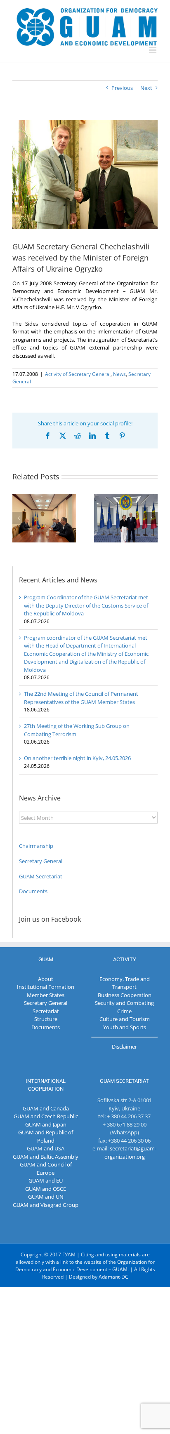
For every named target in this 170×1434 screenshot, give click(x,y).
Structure (45, 1019)
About (45, 979)
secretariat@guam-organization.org (130, 1152)
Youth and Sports (124, 1027)
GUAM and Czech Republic (46, 1116)
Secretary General (40, 861)
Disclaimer (124, 1046)
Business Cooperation (124, 995)
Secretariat (46, 1011)
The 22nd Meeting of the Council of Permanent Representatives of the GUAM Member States (81, 698)
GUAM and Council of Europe (46, 1168)
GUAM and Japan (45, 1124)
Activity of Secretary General (78, 374)
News (119, 374)
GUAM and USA (45, 1148)
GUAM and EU (45, 1180)
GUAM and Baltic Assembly (45, 1156)
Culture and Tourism (124, 1019)
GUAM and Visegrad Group (45, 1205)
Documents (33, 891)
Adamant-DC (113, 1276)
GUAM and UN (46, 1196)
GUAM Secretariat (40, 876)
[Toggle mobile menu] (153, 50)
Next (146, 88)
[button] (18, 518)
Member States (45, 995)
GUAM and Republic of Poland (45, 1136)
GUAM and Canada (46, 1108)
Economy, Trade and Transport (124, 983)
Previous (122, 88)
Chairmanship (36, 846)
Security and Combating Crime (124, 1007)
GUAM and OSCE (45, 1188)
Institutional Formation (45, 986)
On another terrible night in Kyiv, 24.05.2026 (77, 758)
